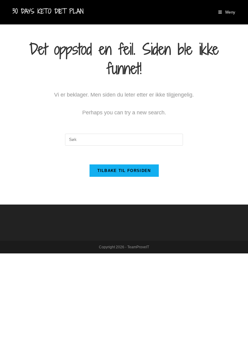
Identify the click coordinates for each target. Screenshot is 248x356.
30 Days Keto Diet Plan (47, 11)
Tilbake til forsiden (124, 170)
